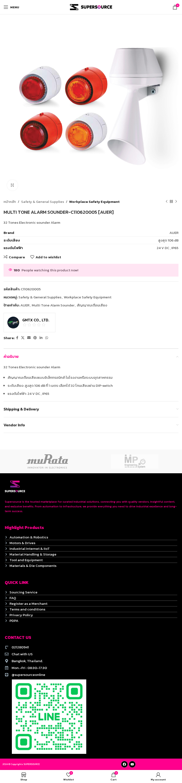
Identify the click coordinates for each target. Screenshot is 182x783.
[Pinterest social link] (35, 338)
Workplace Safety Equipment (94, 201)
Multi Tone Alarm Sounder (53, 305)
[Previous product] (166, 201)
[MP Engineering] (134, 461)
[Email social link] (29, 338)
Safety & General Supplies (42, 201)
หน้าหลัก (10, 201)
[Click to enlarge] (12, 185)
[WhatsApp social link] (47, 338)
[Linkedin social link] (41, 338)
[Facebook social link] (17, 338)
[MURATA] (47, 461)
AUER (24, 305)
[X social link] (23, 338)
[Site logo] (91, 6)
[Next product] (176, 201)
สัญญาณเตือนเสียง (92, 305)
